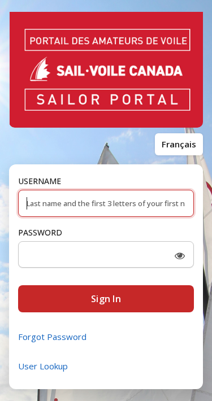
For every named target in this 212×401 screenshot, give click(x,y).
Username (39, 181)
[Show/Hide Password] (179, 255)
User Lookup (43, 366)
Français (179, 144)
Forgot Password (52, 336)
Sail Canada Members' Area (106, 70)
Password (40, 232)
